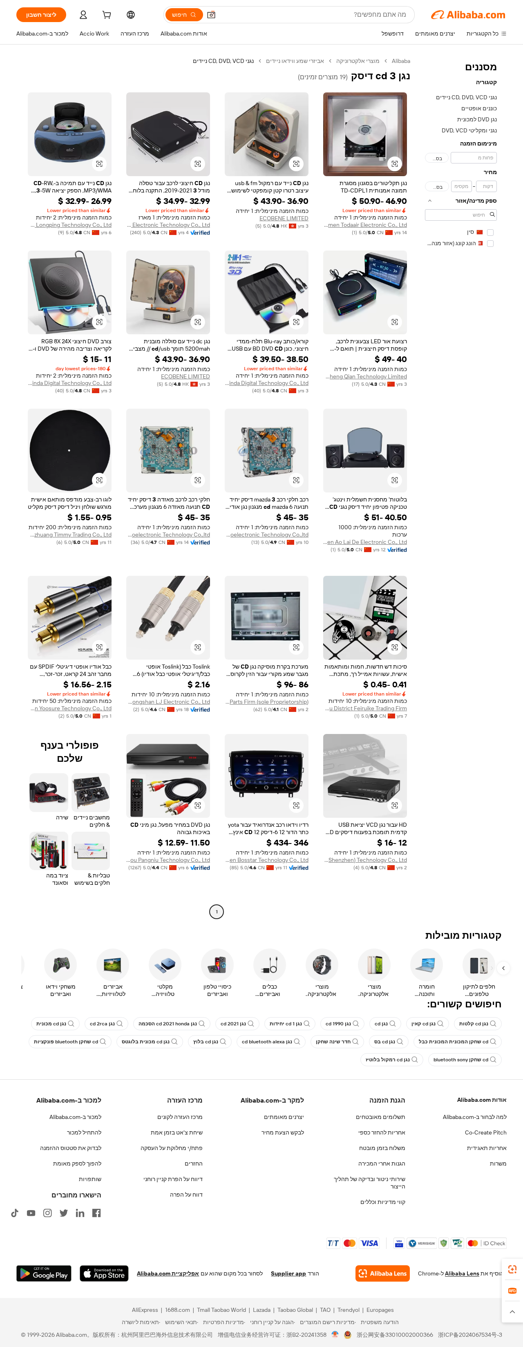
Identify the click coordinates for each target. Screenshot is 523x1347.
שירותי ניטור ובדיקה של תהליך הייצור (369, 1183)
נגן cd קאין (423, 1024)
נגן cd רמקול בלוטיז (388, 1060)
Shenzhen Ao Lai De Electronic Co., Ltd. (365, 542)
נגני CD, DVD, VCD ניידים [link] (223, 61)
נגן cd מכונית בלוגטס (146, 1042)
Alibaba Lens (462, 1273)
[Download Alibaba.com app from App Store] (104, 1273)
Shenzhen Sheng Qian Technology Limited (365, 376)
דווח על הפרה (186, 1194)
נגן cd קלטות (473, 1024)
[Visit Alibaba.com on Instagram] (47, 1213)
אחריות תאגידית (487, 1148)
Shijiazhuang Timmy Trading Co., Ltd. (70, 534)
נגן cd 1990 (338, 1024)
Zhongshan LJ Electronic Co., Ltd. (168, 701)
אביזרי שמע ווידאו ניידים (295, 61)
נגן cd (381, 1024)
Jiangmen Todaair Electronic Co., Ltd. (365, 225)
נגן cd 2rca (102, 1024)
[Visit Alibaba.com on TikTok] (15, 1213)
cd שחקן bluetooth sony (461, 1060)
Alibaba (401, 61)
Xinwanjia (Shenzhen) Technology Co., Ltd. (365, 860)
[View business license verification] (335, 1335)
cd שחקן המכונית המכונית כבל (453, 1042)
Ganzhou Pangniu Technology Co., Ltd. (168, 860)
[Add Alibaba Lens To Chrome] (382, 1273)
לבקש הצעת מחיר (283, 1132)
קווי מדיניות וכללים (382, 1202)
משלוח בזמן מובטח (382, 1148)
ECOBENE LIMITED (283, 218)
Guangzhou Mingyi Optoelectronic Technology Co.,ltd (266, 534)
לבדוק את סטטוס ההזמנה (70, 1148)
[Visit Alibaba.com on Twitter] (64, 1213)
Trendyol (348, 1310)
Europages (380, 1310)
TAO (325, 1310)
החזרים (194, 1163)
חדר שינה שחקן (333, 1042)
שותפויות (90, 1179)
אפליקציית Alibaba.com (168, 1273)
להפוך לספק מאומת (77, 1163)
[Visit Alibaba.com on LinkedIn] (80, 1213)
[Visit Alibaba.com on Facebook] (96, 1213)
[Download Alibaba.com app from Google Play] (44, 1273)
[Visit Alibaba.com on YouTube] (31, 1213)
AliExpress (145, 1310)
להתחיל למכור (84, 1132)
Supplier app (288, 1273)
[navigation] (461, 487)
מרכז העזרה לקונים (180, 1117)
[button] (211, 15)
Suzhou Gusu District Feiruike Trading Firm (365, 708)
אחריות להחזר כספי (381, 1132)
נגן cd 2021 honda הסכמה (168, 1024)
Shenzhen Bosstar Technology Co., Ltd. (266, 860)
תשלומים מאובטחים (380, 1117)
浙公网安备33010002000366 (395, 1334)
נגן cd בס (384, 1042)
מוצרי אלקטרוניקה (358, 61)
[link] (512, 1269)
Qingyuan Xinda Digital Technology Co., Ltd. (266, 383)
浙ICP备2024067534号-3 (470, 1334)
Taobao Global (295, 1310)
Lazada (261, 1310)
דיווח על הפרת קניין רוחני (173, 1179)
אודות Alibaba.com (482, 1099)
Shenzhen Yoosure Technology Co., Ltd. (70, 708)
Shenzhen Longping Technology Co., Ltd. (70, 225)
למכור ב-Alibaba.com (75, 1117)
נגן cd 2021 (233, 1024)
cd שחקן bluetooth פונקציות (66, 1042)
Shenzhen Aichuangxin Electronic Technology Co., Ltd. (168, 225)
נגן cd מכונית (51, 1024)
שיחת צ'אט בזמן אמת (177, 1132)
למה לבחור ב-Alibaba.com (475, 1117)
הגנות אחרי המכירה (381, 1163)
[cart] (106, 16)
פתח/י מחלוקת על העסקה (172, 1148)
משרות (498, 1163)
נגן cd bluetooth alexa (267, 1042)
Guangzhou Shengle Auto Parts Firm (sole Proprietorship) (266, 701)
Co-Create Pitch (486, 1132)
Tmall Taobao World (221, 1310)
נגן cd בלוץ (205, 1042)
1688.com (177, 1310)
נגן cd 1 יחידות (286, 1024)
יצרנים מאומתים (284, 1117)
